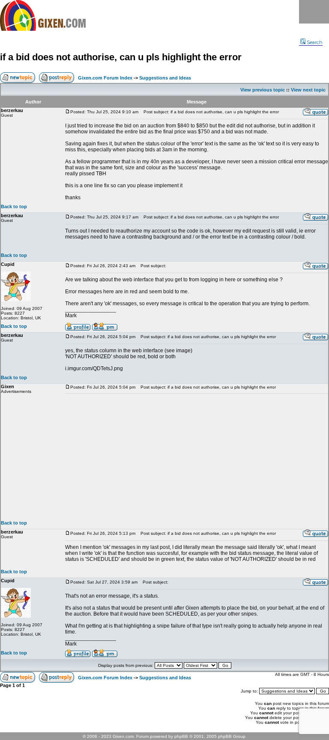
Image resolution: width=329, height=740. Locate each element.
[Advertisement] (196, 457)
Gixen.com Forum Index (105, 77)
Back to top (14, 206)
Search (315, 42)
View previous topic (262, 89)
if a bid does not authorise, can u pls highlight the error (121, 57)
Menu (314, 12)
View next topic (308, 89)
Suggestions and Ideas (165, 77)
